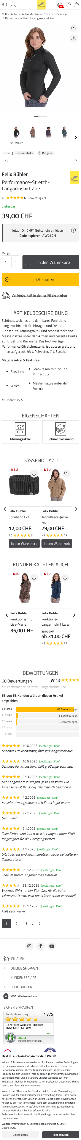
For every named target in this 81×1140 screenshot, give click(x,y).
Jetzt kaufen (43, 279)
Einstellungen (20, 1135)
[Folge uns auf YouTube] (52, 946)
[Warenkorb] (76, 4)
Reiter (14, 14)
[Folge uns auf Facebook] (40, 946)
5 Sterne (7, 709)
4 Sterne (7, 715)
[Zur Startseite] (41, 4)
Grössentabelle (24, 153)
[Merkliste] (68, 4)
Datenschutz (8, 1128)
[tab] (36, 116)
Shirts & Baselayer (57, 14)
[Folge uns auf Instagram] (29, 946)
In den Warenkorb (57, 543)
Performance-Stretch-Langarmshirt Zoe (29, 18)
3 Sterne (7, 721)
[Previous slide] (5, 137)
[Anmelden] (13, 4)
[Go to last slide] (5, 509)
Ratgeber (48, 153)
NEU (4, 14)
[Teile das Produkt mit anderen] (74, 38)
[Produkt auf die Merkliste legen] (74, 29)
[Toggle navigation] (4, 4)
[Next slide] (75, 137)
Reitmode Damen (32, 14)
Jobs (21, 995)
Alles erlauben (61, 1135)
